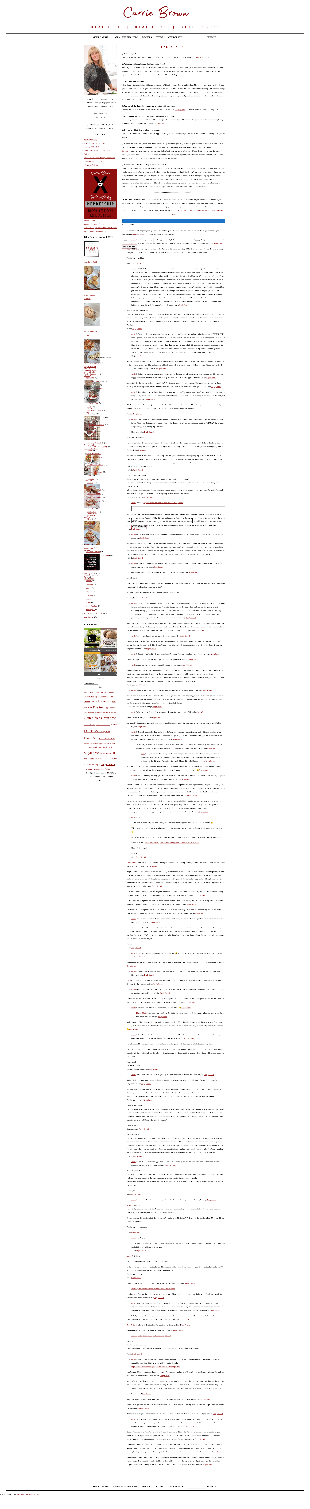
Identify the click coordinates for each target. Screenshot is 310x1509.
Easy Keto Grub (90, 367)
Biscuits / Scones (95, 388)
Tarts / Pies (93, 403)
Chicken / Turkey (94, 410)
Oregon (88, 599)
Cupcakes (93, 396)
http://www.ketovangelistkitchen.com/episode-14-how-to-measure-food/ (172, 843)
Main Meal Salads (94, 454)
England (89, 592)
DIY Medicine (92, 432)
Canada (88, 588)
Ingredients (90, 378)
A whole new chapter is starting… (97, 143)
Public (95, 743)
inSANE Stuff (89, 537)
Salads (89, 468)
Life (85, 541)
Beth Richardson (133, 1325)
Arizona (89, 581)
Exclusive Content (93, 552)
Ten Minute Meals (94, 490)
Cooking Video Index (92, 147)
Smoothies (91, 479)
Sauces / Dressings (94, 472)
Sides (89, 475)
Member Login (89, 220)
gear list (161, 123)
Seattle (88, 602)
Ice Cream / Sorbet (96, 425)
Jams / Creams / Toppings (97, 446)
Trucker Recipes (105, 759)
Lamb (89, 450)
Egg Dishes (91, 436)
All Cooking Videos (91, 363)
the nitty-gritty (180, 110)
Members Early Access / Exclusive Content (100, 228)
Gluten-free (91, 512)
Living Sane (104, 731)
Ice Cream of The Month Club (96, 231)
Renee (129, 980)
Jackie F (130, 1205)
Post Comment (129, 246)
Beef (89, 407)
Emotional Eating (90, 370)
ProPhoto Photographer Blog (28, 1494)
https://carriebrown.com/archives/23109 (158, 503)
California (89, 584)
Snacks (90, 483)
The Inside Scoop (90, 566)
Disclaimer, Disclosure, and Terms (97, 150)
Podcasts (87, 154)
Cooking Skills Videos (96, 417)
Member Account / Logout (94, 224)
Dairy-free (91, 504)
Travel (86, 577)
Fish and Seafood (94, 443)
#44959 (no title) (90, 140)
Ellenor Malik (141, 1013)
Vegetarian (91, 534)
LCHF (88, 731)
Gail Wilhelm (132, 863)
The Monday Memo (91, 570)
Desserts (90, 421)
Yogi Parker (88, 617)
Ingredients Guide (91, 262)
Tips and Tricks (90, 573)
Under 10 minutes (94, 494)
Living (86, 544)
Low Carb (91, 523)
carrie (133, 269)
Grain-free (91, 515)
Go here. (125, 151)
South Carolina (91, 606)
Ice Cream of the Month (103, 725)
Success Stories (90, 563)
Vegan (89, 530)
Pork (89, 461)
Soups (89, 486)
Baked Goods (92, 385)
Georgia (89, 595)
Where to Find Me (91, 165)
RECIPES (147, 37)
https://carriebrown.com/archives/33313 (151, 1289)
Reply (134, 234)
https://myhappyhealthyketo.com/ (148, 1336)
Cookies (92, 392)
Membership (88, 548)
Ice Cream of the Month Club (97, 555)
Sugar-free (91, 526)
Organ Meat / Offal (94, 457)
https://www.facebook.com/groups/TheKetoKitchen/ (151, 1367)
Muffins (92, 399)
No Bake (92, 428)
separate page (198, 57)
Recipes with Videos (95, 465)
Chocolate (91, 414)
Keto (89, 519)
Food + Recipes (90, 374)
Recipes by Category (94, 381)
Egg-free (90, 508)
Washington (90, 610)
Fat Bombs (91, 439)
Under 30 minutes (94, 497)
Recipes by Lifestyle (93, 501)
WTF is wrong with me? (93, 613)
